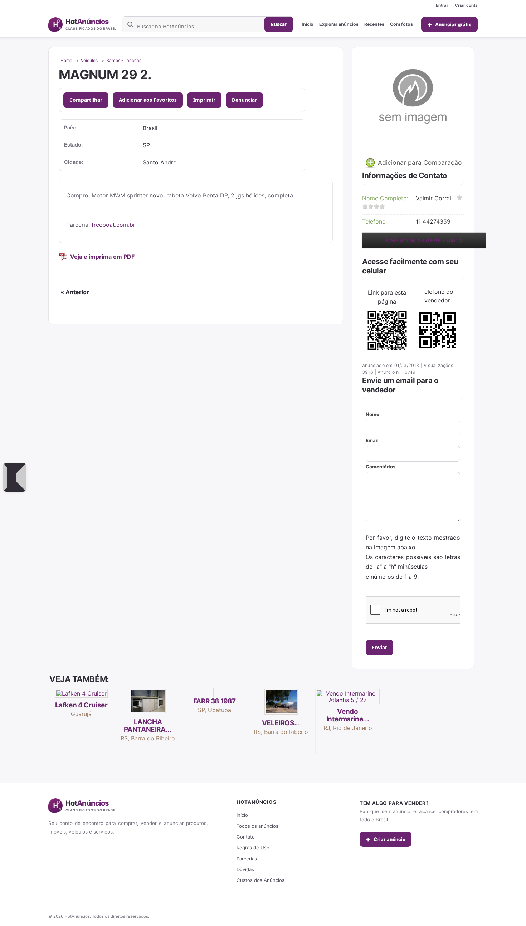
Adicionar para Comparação (419, 162)
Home (66, 60)
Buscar (279, 24)
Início (307, 24)
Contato (246, 837)
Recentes (374, 24)
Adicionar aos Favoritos (148, 99)
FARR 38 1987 (214, 701)
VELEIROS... (281, 723)
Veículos (89, 60)
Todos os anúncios (257, 826)
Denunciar (244, 99)
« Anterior (74, 292)
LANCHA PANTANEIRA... (147, 726)
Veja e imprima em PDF (102, 256)
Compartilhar (85, 99)
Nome (372, 414)
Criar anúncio (385, 839)
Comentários (380, 466)
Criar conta (466, 5)
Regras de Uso (253, 847)
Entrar (442, 5)
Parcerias (247, 858)
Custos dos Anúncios (260, 880)
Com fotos (401, 24)
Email (372, 440)
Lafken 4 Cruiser (81, 705)
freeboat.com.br (113, 224)
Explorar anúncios (339, 24)
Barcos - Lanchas (123, 60)
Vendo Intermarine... (347, 715)
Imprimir (204, 99)
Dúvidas (245, 869)
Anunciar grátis (449, 24)
